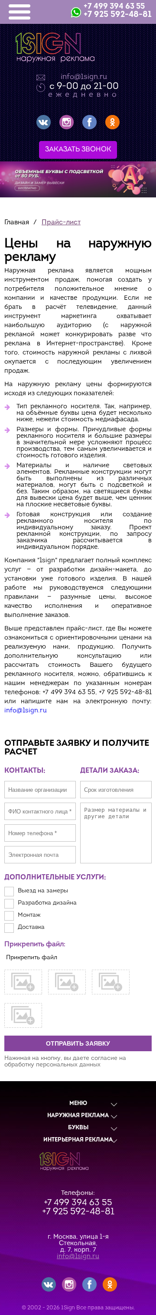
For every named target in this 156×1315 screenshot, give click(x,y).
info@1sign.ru (84, 77)
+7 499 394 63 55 (114, 7)
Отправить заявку (78, 1043)
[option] (78, 179)
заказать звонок (78, 149)
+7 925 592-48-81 (118, 15)
